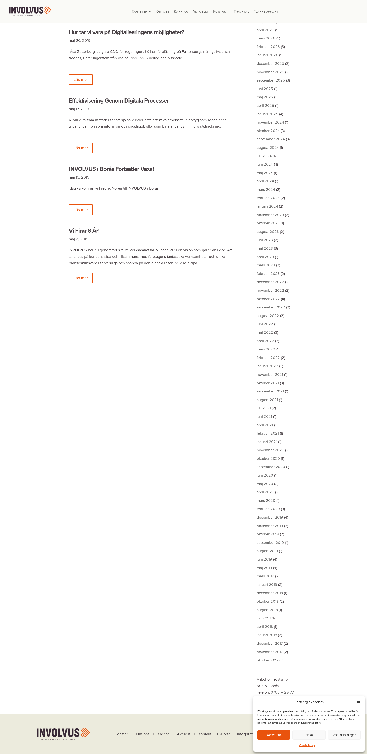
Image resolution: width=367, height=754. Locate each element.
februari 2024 (268, 198)
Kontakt (220, 12)
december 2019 (270, 517)
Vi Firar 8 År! (84, 230)
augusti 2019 (267, 551)
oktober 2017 (267, 660)
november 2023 (270, 214)
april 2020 (265, 492)
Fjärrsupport (266, 12)
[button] (358, 702)
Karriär (181, 12)
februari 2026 (268, 46)
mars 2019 (265, 576)
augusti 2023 (268, 231)
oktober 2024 (268, 130)
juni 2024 (265, 164)
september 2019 (270, 542)
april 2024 (265, 181)
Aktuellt (201, 12)
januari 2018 (267, 635)
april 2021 (265, 425)
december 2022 (270, 282)
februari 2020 (268, 508)
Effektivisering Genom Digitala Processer (118, 100)
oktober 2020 (268, 458)
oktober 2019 (268, 534)
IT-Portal (224, 734)
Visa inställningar (344, 735)
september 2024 (271, 139)
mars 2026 (266, 38)
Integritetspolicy (251, 734)
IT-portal (241, 12)
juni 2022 (265, 324)
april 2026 (265, 30)
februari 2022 (268, 357)
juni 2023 (265, 240)
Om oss (162, 12)
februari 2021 (268, 433)
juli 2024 (264, 156)
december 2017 (270, 643)
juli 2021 (264, 408)
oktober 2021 (268, 383)
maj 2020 (265, 483)
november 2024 (270, 122)
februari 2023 (268, 273)
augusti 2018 (267, 610)
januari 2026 (267, 55)
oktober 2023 (268, 223)
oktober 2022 (268, 299)
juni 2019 (264, 559)
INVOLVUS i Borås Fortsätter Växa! (111, 169)
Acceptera (274, 735)
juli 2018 (264, 618)
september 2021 (270, 391)
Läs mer (80, 79)
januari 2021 (267, 441)
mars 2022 (266, 349)
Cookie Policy (307, 745)
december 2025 (270, 63)
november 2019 (270, 525)
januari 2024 (267, 206)
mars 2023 (266, 265)
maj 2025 (265, 97)
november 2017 (270, 652)
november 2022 (270, 290)
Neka (309, 735)
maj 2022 (265, 332)
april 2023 (265, 257)
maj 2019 (264, 568)
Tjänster (139, 12)
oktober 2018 (268, 601)
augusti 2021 (267, 399)
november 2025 (270, 72)
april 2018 (265, 626)
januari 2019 (267, 584)
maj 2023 (265, 248)
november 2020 (270, 450)
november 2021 (270, 374)
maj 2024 (265, 172)
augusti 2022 (268, 315)
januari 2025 (267, 114)
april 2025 (265, 105)
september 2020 (271, 466)
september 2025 (271, 80)
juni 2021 (264, 416)
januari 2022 (267, 366)
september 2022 (271, 307)
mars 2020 (266, 500)
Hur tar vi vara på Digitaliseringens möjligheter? (126, 32)
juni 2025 (265, 88)
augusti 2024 (268, 147)
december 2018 (270, 593)
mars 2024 (266, 189)
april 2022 (265, 341)
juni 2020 (265, 475)
